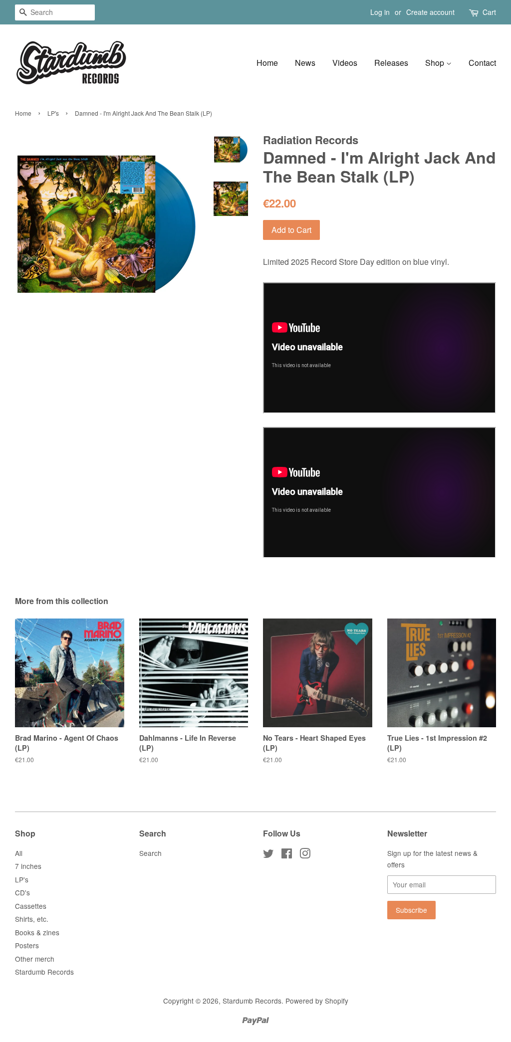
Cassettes (30, 906)
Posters (27, 945)
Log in (380, 12)
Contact (482, 62)
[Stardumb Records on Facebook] (286, 855)
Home (267, 62)
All (18, 853)
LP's (53, 113)
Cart (489, 12)
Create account (430, 12)
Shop (435, 62)
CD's (22, 892)
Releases (391, 62)
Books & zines (37, 932)
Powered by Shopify (316, 1001)
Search (150, 853)
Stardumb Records (44, 972)
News (305, 62)
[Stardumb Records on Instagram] (304, 855)
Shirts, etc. (31, 919)
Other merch (34, 959)
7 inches (28, 866)
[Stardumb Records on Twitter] (268, 855)
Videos (344, 62)
